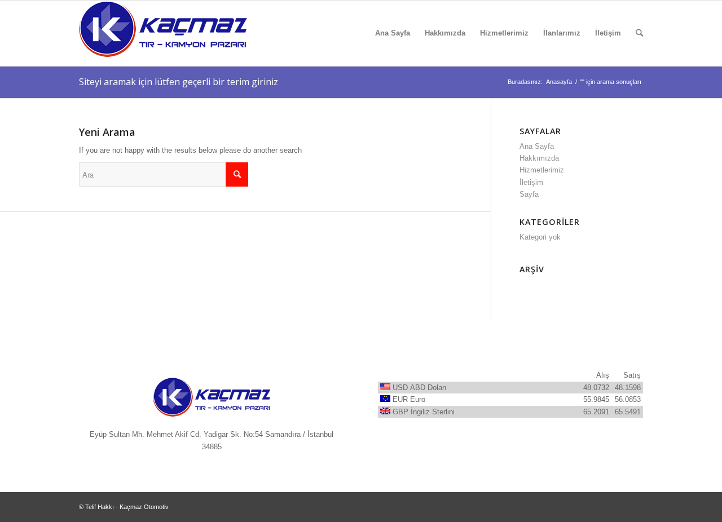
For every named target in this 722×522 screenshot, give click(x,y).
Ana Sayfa (537, 146)
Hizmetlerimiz (542, 170)
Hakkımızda (539, 158)
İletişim (531, 182)
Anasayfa (559, 81)
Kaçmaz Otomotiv (144, 506)
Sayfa (529, 194)
